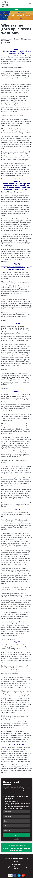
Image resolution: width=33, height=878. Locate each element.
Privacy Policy (16, 864)
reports (22, 192)
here (27, 179)
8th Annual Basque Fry (16, 845)
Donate (16, 9)
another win (20, 266)
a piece (23, 672)
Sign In (16, 839)
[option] (16, 15)
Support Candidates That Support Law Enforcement (16, 849)
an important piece (10, 396)
